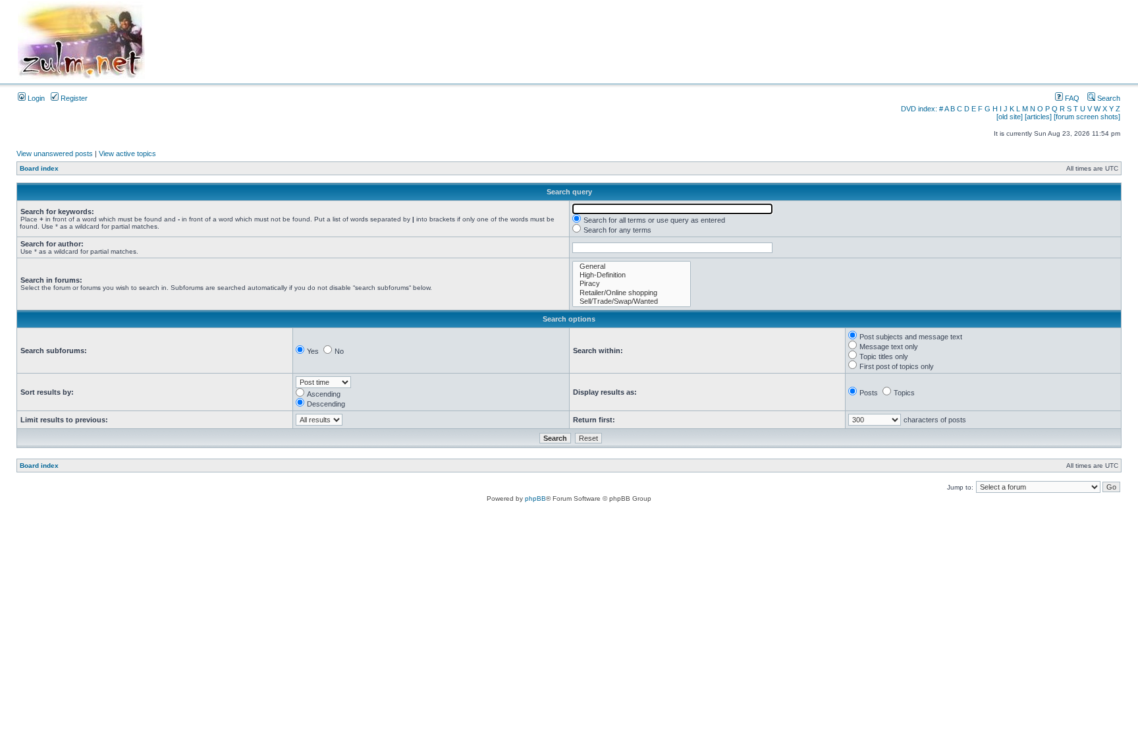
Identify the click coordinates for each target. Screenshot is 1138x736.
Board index (39, 168)
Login (35, 98)
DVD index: (919, 109)
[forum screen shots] (1087, 117)
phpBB (535, 498)
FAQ (1071, 98)
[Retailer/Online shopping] (632, 293)
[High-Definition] (632, 275)
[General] (632, 266)
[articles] (1038, 117)
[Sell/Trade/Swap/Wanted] (632, 301)
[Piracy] (632, 283)
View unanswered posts (54, 153)
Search (1107, 98)
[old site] (1009, 117)
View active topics (127, 153)
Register (73, 98)
